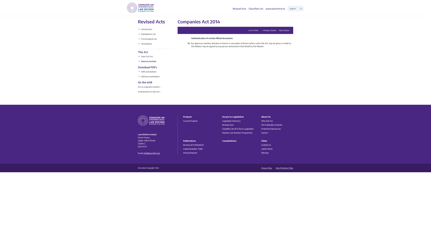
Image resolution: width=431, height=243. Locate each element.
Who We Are (267, 121)
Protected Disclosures (271, 128)
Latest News (267, 148)
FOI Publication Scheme (271, 125)
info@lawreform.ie (152, 153)
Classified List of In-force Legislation (238, 128)
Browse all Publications (193, 145)
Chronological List (149, 39)
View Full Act (147, 56)
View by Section (148, 61)
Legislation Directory (231, 121)
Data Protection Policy (284, 168)
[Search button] (301, 8)
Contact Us (266, 145)
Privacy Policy (266, 168)
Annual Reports (190, 152)
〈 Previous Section (268, 30)
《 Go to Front (252, 30)
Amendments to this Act (150, 91)
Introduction (146, 29)
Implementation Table (193, 148)
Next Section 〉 (285, 30)
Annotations (146, 43)
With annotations (148, 71)
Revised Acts (228, 125)
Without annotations (150, 76)
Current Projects (190, 121)
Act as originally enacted (150, 86)
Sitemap (265, 152)
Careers (264, 132)
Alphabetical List (148, 34)
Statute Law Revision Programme (237, 132)
